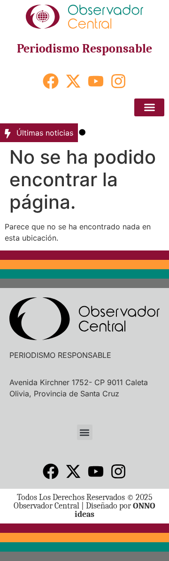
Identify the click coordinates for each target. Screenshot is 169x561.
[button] (149, 107)
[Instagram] (118, 81)
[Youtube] (96, 81)
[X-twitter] (73, 81)
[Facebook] (51, 81)
